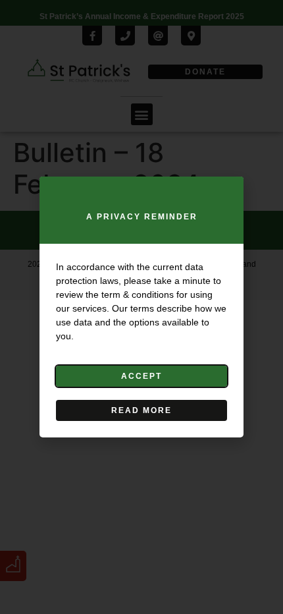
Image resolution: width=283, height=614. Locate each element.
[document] (141, 307)
